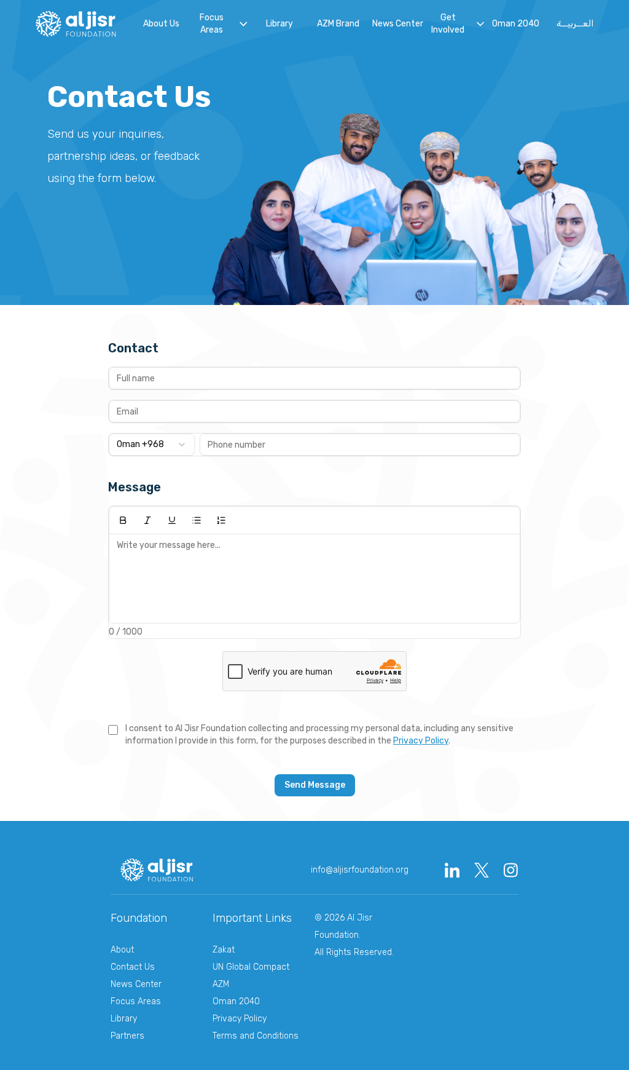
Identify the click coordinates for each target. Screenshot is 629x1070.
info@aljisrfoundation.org (359, 870)
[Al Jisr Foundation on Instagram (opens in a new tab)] (511, 870)
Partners (127, 1036)
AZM (221, 984)
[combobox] (152, 445)
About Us (161, 23)
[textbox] (314, 578)
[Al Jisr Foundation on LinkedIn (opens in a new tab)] (452, 870)
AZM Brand (338, 23)
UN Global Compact (251, 967)
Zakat (224, 950)
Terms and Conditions (256, 1036)
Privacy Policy (420, 740)
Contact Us (133, 967)
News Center (397, 23)
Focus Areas (136, 1001)
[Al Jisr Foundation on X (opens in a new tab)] (481, 870)
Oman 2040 (515, 23)
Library (279, 23)
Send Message (314, 785)
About (122, 950)
